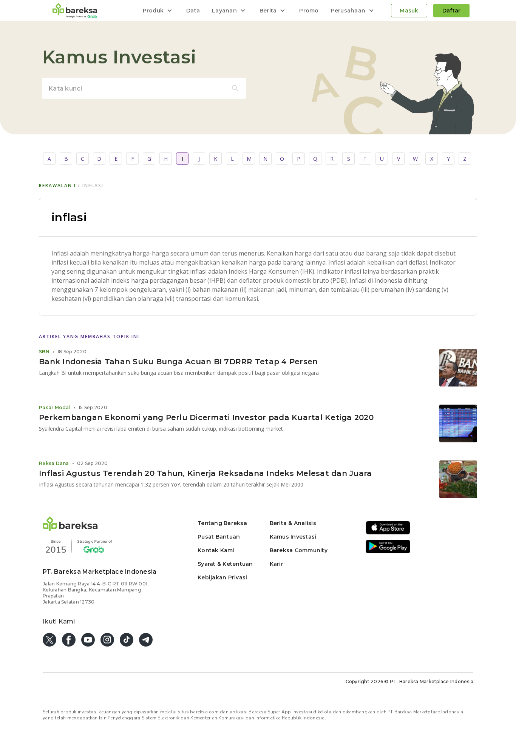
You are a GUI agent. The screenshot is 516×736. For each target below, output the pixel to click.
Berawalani (57, 185)
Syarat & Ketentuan (225, 563)
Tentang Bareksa (222, 523)
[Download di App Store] (388, 533)
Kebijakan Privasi (222, 577)
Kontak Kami (216, 550)
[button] (70, 529)
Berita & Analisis (293, 523)
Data (193, 10)
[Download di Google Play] (388, 552)
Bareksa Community (299, 550)
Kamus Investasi (293, 536)
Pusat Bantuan (219, 536)
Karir (276, 563)
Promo (308, 10)
